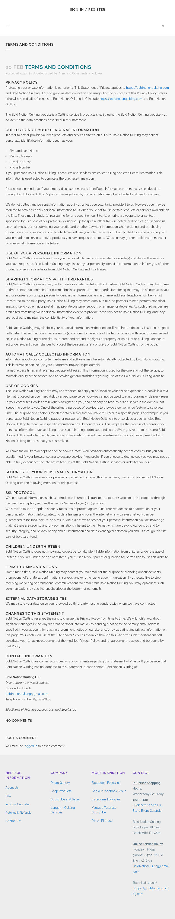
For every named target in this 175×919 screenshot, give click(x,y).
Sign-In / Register (87, 10)
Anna (62, 73)
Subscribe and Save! (65, 799)
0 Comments (78, 73)
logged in (30, 746)
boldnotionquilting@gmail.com (27, 693)
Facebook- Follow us (106, 782)
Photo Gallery (60, 782)
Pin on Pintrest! (102, 820)
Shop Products (61, 791)
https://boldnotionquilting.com (147, 87)
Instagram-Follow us (106, 799)
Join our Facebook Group (109, 791)
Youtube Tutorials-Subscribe (104, 810)
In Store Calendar (18, 804)
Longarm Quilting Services (63, 810)
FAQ (8, 796)
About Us (12, 787)
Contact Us (13, 821)
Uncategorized (42, 73)
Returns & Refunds (18, 812)
